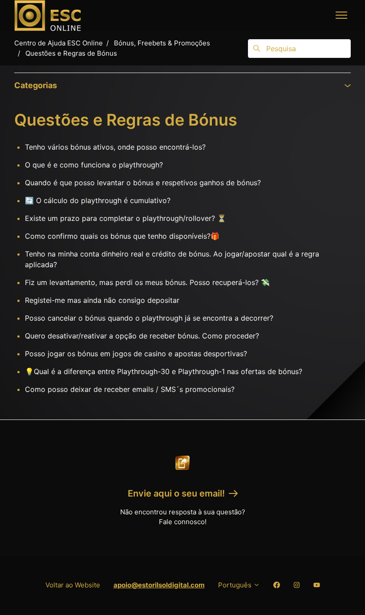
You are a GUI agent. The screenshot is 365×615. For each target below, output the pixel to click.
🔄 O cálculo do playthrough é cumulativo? (97, 200)
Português (235, 585)
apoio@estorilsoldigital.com (159, 585)
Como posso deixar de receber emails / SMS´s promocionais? (130, 389)
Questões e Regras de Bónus (71, 53)
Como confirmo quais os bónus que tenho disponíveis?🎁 (122, 236)
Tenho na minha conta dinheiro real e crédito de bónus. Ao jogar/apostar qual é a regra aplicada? (172, 259)
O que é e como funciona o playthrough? (94, 164)
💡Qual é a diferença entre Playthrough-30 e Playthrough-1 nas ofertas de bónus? (163, 371)
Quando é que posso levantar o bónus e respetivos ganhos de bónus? (143, 182)
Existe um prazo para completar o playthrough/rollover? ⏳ (125, 218)
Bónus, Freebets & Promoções (162, 43)
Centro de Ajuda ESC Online (58, 43)
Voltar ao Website (72, 585)
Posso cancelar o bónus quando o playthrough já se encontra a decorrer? (149, 318)
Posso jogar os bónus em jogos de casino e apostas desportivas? (136, 353)
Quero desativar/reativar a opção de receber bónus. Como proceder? (142, 335)
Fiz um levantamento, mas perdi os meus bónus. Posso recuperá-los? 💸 (147, 282)
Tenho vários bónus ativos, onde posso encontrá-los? (115, 147)
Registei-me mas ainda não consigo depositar (102, 300)
